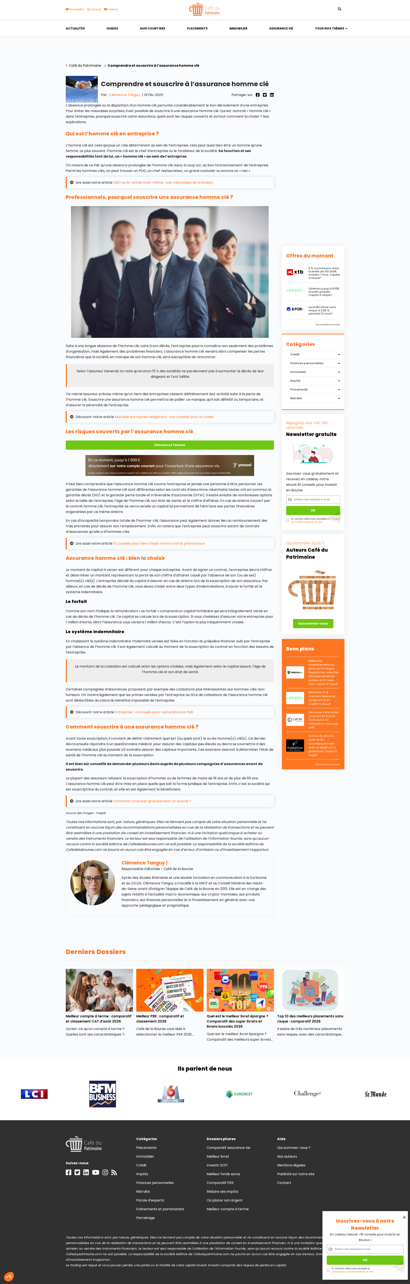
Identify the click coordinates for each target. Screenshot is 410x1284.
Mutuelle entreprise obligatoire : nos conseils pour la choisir (164, 416)
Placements (197, 28)
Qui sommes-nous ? (294, 1147)
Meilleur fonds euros (223, 1174)
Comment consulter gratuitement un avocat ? (152, 801)
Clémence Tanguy (124, 94)
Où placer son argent (225, 1200)
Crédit (294, 354)
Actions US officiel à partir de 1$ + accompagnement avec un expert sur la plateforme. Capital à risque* (323, 745)
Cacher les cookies (42, 1262)
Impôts (295, 381)
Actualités (75, 28)
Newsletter (76, 9)
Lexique (95, 9)
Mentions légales (291, 1165)
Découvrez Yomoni (169, 445)
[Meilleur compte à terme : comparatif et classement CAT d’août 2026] (99, 990)
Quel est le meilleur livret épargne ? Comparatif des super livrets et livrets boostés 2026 (237, 1021)
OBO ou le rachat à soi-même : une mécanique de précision (163, 182)
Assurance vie (281, 28)
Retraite (296, 398)
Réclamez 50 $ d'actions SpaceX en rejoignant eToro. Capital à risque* (322, 698)
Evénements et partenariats (160, 1209)
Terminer (72, 1262)
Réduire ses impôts (223, 1191)
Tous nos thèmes (329, 28)
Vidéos (112, 9)
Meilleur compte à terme (228, 1209)
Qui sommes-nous (313, 623)
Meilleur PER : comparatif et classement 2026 (160, 1019)
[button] (9, 1277)
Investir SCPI (217, 1165)
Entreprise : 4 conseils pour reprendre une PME (154, 712)
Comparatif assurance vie (228, 1147)
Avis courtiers (152, 28)
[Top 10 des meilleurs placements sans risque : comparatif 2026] (310, 990)
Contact (284, 1182)
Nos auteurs (287, 1156)
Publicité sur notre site (296, 1174)
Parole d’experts (150, 1200)
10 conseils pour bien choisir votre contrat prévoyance (159, 543)
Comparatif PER (220, 1182)
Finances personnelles (307, 363)
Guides (112, 28)
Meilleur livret (218, 1156)
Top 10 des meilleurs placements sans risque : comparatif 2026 (310, 1019)
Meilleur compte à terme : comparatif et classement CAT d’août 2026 (99, 1019)
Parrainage (145, 1217)
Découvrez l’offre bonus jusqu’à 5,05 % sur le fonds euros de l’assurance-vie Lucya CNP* (324, 719)
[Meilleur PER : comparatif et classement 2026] (170, 990)
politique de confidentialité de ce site (352, 1271)
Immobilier (238, 28)
